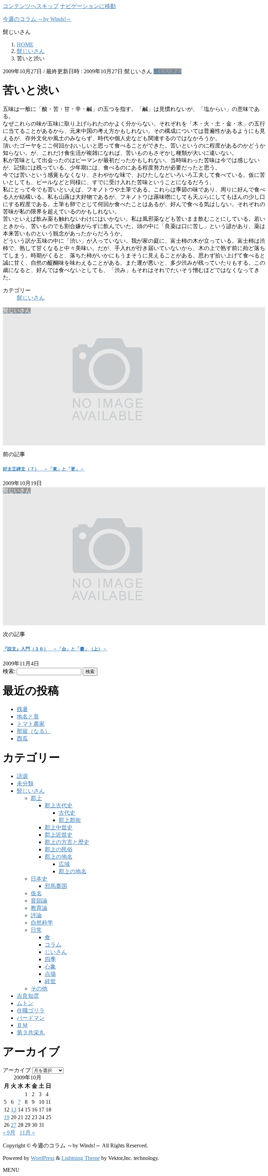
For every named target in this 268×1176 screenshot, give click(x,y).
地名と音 (28, 716)
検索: (9, 671)
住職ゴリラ (31, 1010)
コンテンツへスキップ (31, 6)
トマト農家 (31, 724)
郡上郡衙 (70, 820)
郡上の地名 (59, 857)
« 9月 (9, 1133)
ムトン (25, 1003)
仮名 (36, 893)
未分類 (25, 783)
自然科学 (42, 923)
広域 (64, 864)
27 (13, 1125)
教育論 (39, 908)
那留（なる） (33, 731)
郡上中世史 (59, 827)
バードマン (31, 1018)
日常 (36, 930)
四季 (50, 959)
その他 (39, 989)
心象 (50, 967)
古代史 (67, 813)
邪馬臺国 (56, 886)
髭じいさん (167, 71)
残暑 (22, 709)
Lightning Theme (80, 1158)
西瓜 (22, 738)
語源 (22, 776)
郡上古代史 (59, 805)
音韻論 (39, 901)
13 (13, 1110)
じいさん (56, 952)
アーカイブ (17, 1070)
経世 (50, 981)
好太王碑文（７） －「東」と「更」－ (43, 469)
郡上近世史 (59, 835)
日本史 (39, 879)
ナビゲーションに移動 (88, 6)
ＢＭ (22, 1025)
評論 (36, 915)
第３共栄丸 (31, 1032)
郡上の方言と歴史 (67, 842)
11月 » (27, 1133)
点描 (50, 974)
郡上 (36, 798)
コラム (53, 945)
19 (6, 1117)
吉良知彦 (28, 996)
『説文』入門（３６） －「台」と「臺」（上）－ (55, 648)
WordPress (42, 1158)
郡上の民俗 (59, 849)
